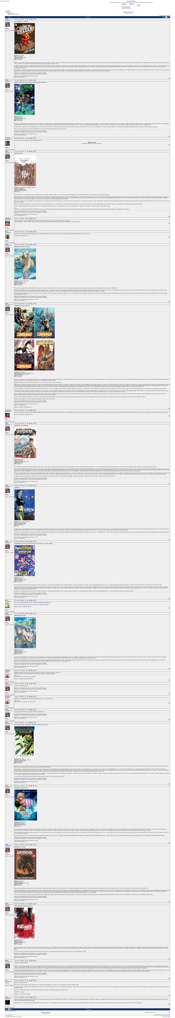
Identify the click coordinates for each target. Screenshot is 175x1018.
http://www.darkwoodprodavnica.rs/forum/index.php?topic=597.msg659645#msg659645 (31, 604)
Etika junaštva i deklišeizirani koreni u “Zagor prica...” (92, 143)
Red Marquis (8, 218)
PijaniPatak (7, 138)
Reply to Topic (129, 13)
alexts (6, 600)
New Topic (127, 12)
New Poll (132, 12)
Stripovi (8, 12)
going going (7, 410)
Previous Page (162, 15)
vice (6, 980)
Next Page (168, 15)
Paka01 (6, 18)
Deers (6, 231)
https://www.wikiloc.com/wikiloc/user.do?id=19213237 (25, 676)
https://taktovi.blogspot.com (20, 77)
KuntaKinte (7, 670)
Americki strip (11, 13)
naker (6, 997)
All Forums (8, 10)
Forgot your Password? (126, 8)
